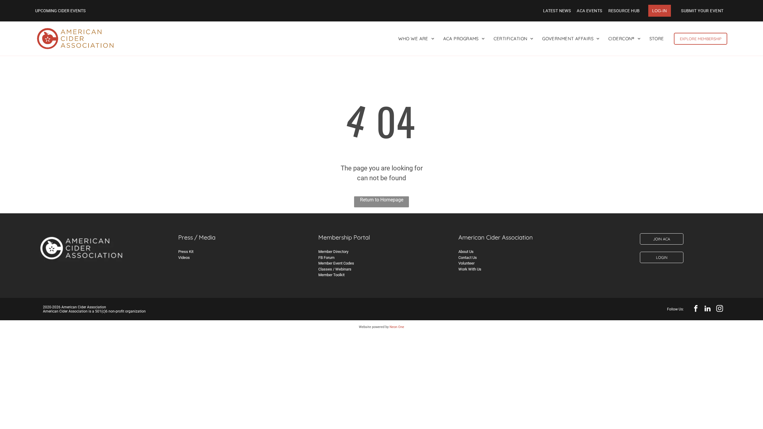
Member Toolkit (331, 275)
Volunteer (466, 263)
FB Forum (326, 257)
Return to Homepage (381, 200)
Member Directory (333, 251)
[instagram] (719, 309)
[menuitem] (557, 11)
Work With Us (469, 269)
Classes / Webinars (334, 269)
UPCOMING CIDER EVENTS (60, 10)
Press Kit (185, 251)
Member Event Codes (336, 263)
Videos (184, 257)
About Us (466, 251)
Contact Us (467, 257)
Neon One (397, 327)
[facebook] (696, 309)
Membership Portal (344, 237)
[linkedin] (707, 309)
